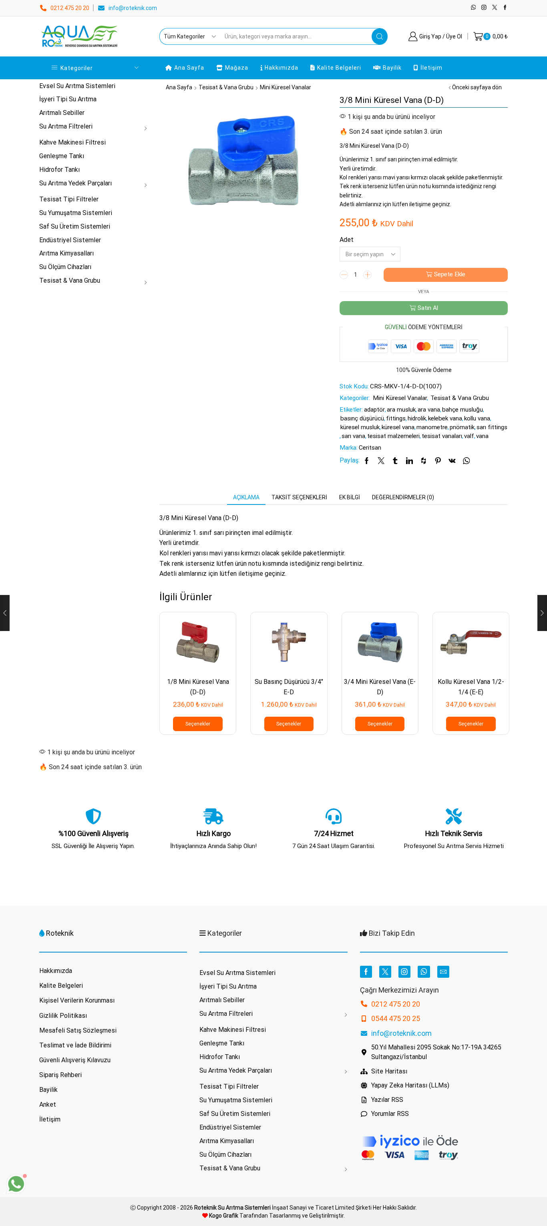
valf (469, 436)
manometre (432, 427)
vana (482, 436)
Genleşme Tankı (61, 156)
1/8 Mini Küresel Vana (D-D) (198, 686)
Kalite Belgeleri (339, 67)
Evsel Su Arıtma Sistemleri (77, 86)
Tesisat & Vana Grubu (226, 87)
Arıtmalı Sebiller (61, 113)
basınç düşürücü (362, 418)
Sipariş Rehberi (60, 1075)
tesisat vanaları (442, 436)
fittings (396, 418)
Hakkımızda (281, 67)
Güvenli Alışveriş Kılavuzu (75, 1060)
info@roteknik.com (133, 8)
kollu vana (477, 418)
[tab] (246, 497)
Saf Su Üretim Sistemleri (74, 226)
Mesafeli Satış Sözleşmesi (78, 1030)
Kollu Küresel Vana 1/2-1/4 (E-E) (471, 686)
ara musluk (401, 409)
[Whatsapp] (473, 8)
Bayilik (392, 67)
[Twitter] (494, 8)
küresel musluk (360, 427)
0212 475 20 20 (69, 8)
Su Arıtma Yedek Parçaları (75, 183)
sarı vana (353, 436)
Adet (347, 239)
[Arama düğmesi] (380, 36)
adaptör (374, 409)
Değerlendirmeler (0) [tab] (403, 497)
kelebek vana (445, 418)
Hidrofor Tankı (59, 169)
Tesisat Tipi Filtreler (69, 199)
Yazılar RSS (387, 1099)
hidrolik (417, 418)
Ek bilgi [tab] (349, 497)
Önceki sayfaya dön (477, 87)
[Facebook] (505, 8)
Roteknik (60, 933)
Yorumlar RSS (390, 1113)
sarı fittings (492, 427)
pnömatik (462, 427)
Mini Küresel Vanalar (285, 87)
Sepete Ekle (449, 274)
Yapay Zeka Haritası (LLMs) (410, 1085)
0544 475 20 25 (395, 1018)
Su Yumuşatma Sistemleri (75, 213)
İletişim (431, 67)
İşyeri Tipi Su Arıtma (68, 99)
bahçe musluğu (462, 409)
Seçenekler (197, 724)
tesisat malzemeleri (393, 436)
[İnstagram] (484, 8)
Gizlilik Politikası (63, 1015)
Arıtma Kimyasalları (66, 253)
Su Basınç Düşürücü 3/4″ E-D (289, 686)
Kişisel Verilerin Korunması (77, 1000)
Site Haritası (389, 1071)
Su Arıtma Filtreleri (66, 126)
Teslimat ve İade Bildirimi (75, 1045)
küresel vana (398, 427)
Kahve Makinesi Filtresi (72, 142)
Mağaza (236, 67)
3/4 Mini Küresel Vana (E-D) (380, 686)
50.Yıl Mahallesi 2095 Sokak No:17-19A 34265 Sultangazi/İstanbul (436, 1052)
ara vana (429, 409)
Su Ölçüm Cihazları (65, 267)
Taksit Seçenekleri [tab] (299, 497)
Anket (47, 1104)
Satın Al (428, 308)
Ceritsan (370, 447)
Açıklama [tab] (246, 497)
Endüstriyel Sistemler (70, 240)
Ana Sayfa (189, 67)
